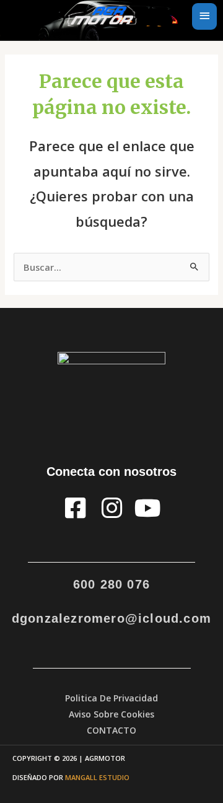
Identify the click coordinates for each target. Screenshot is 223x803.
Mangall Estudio (97, 777)
